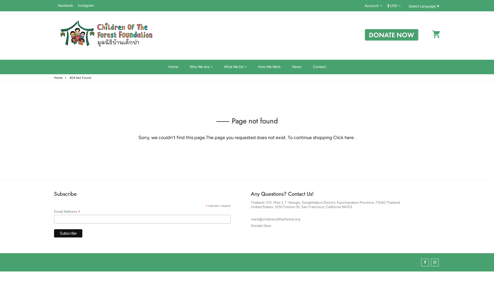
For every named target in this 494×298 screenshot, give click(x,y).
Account (371, 6)
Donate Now (261, 226)
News (297, 67)
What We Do (234, 67)
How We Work (269, 67)
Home (173, 67)
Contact (319, 67)
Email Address (67, 211)
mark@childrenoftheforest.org (275, 219)
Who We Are (200, 67)
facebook (65, 5)
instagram (86, 5)
